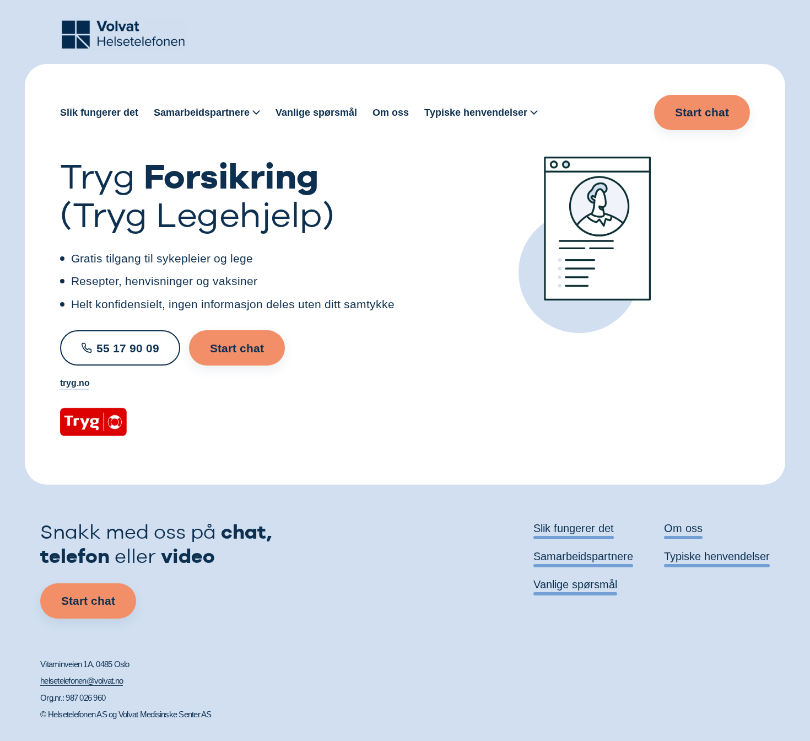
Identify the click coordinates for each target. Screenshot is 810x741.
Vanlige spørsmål (316, 112)
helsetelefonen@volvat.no (81, 680)
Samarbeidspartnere (202, 112)
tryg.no (75, 383)
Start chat (702, 112)
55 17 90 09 (127, 348)
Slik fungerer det (99, 112)
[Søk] (638, 112)
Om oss (390, 112)
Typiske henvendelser (475, 112)
